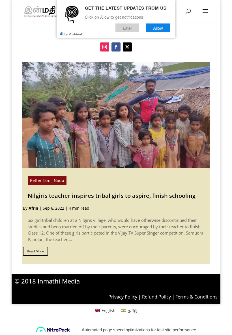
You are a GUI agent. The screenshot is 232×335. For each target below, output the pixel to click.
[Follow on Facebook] (116, 46)
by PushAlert (73, 34)
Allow (158, 28)
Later (127, 28)
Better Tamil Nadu (47, 180)
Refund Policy (156, 297)
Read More (35, 251)
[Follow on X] (127, 46)
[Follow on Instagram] (104, 46)
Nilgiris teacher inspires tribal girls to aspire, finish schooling (112, 195)
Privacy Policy (122, 297)
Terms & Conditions (197, 297)
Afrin (33, 208)
